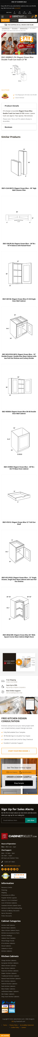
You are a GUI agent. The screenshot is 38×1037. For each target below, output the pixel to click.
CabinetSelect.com (6, 28)
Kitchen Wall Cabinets (8, 925)
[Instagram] (8, 869)
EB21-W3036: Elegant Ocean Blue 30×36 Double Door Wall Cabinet (19, 413)
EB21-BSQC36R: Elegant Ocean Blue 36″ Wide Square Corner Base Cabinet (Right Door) (19, 636)
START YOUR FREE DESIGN (18, 751)
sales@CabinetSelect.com (12, 865)
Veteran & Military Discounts (10, 911)
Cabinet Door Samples (8, 938)
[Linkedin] (11, 869)
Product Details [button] (12, 106)
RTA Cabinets (15, 28)
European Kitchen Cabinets (9, 963)
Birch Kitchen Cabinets (8, 981)
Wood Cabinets (6, 946)
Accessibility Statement (27, 1025)
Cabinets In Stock (6, 948)
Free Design (5, 20)
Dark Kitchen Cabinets (8, 986)
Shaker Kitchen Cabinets (9, 973)
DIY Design (14, 20)
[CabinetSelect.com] (18, 16)
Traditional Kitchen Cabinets (10, 976)
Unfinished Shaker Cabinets (10, 991)
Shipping (4, 892)
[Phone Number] (32, 16)
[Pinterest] (5, 869)
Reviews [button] (8, 127)
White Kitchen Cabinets (8, 965)
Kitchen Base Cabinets (8, 928)
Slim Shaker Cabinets (7, 994)
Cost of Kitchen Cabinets (9, 903)
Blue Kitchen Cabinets (8, 968)
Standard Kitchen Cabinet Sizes (11, 905)
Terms (5, 1025)
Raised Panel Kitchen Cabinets (11, 978)
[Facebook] (2, 869)
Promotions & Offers (8, 895)
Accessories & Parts (24, 28)
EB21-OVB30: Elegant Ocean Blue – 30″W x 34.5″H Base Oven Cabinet (19, 468)
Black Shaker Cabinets (8, 989)
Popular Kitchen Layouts (9, 898)
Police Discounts (6, 916)
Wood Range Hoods (7, 941)
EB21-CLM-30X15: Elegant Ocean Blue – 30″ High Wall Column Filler (19, 189)
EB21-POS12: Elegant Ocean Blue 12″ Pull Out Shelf (19, 523)
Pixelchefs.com (20, 1021)
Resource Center (6, 887)
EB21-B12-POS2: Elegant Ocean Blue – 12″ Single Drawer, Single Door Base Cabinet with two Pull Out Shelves (19, 579)
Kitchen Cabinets (6, 951)
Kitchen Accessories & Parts (10, 933)
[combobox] (27, 20)
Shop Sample (19, 783)
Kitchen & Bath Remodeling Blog (11, 908)
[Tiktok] (14, 869)
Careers (23, 1027)
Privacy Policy (13, 1025)
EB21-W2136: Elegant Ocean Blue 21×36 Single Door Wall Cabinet (19, 300)
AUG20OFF (17, 8)
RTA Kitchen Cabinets (8, 943)
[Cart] (35, 17)
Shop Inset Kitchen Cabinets (10, 996)
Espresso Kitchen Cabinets (9, 971)
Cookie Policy (15, 1027)
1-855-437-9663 (9, 862)
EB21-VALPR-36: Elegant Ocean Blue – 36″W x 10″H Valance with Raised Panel (19, 245)
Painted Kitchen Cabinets (9, 984)
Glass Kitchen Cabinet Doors (10, 930)
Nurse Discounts (6, 913)
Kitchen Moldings (6, 935)
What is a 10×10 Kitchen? (9, 900)
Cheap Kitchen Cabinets (8, 960)
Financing (4, 890)
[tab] (19, 106)
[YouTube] (17, 869)
